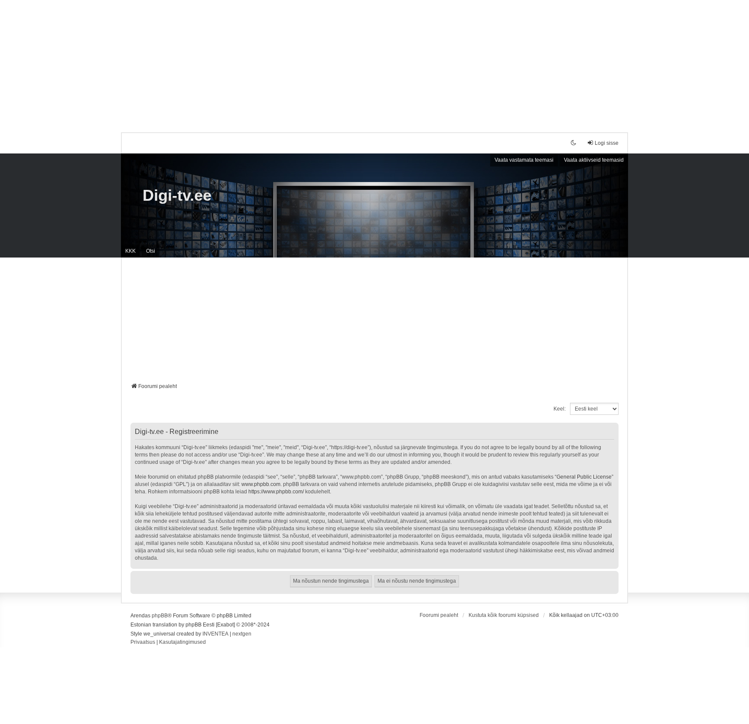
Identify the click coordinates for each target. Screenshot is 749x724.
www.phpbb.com (260, 484)
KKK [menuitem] (130, 251)
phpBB (160, 616)
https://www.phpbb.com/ (276, 492)
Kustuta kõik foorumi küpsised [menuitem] (504, 615)
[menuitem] (142, 642)
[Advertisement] (374, 60)
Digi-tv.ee (177, 195)
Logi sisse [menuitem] (607, 143)
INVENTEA (215, 634)
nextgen (241, 634)
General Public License (584, 477)
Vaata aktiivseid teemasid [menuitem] (594, 160)
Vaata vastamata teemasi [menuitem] (524, 160)
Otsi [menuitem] (150, 251)
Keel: (560, 409)
